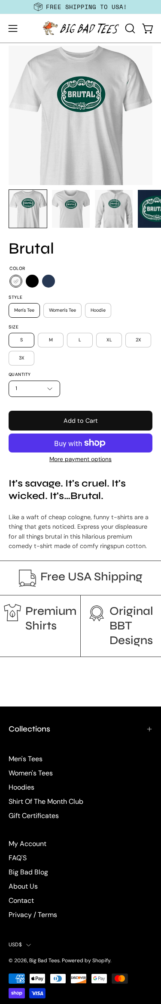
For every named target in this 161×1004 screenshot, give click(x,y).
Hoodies (21, 787)
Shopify (101, 960)
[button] (129, 28)
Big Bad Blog (28, 872)
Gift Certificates (34, 815)
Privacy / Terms (33, 914)
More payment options (80, 459)
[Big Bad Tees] (81, 28)
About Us (23, 886)
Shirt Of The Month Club (46, 801)
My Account (27, 843)
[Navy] (48, 281)
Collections (29, 729)
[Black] (32, 281)
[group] (80, 7)
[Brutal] (28, 208)
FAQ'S (18, 857)
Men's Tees (26, 758)
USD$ (15, 944)
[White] (15, 281)
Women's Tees (31, 773)
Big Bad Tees (44, 960)
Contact (21, 900)
